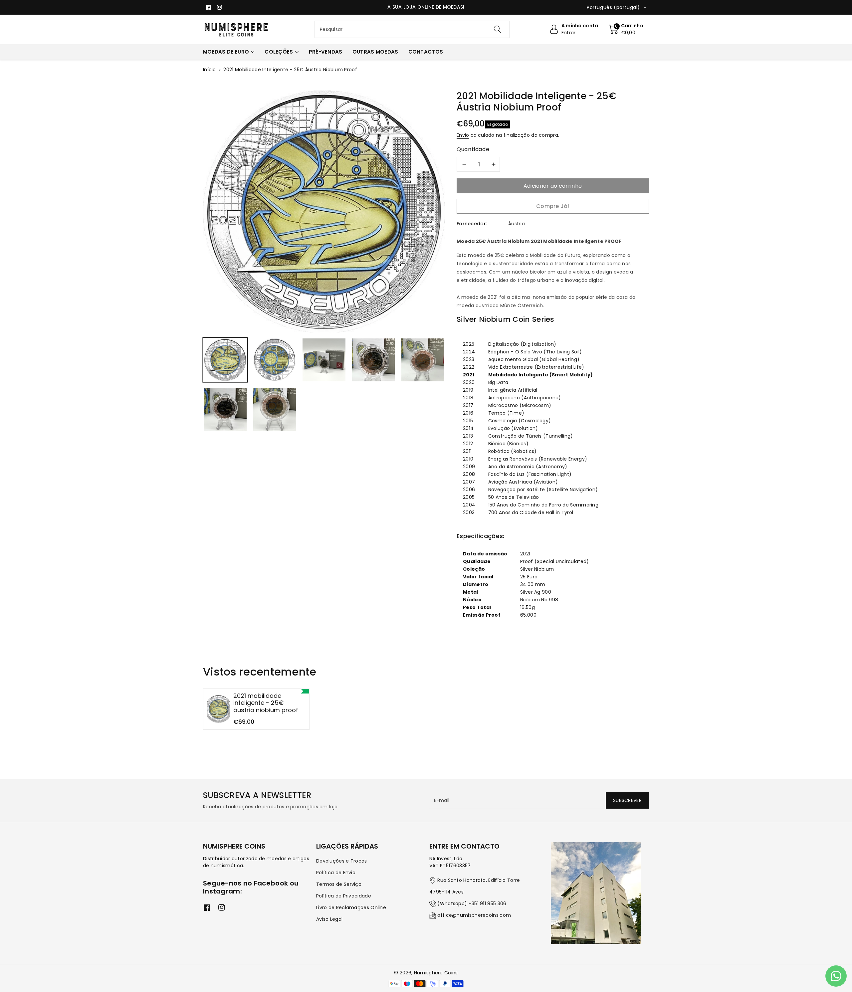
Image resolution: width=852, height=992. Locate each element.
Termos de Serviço (338, 884)
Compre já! (552, 206)
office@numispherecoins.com (474, 915)
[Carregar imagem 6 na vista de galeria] (225, 409)
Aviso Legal (329, 919)
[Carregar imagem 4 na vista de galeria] (373, 360)
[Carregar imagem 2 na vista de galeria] (275, 360)
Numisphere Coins (436, 972)
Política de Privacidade (343, 896)
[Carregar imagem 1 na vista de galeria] (225, 360)
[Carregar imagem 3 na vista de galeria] (324, 360)
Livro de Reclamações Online (351, 907)
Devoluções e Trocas (341, 861)
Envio (463, 135)
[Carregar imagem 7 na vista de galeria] (275, 409)
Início (209, 69)
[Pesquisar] (497, 29)
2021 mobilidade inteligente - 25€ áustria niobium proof (265, 703)
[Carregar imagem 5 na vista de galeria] (423, 360)
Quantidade (473, 149)
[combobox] (412, 29)
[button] (626, 29)
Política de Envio (335, 872)
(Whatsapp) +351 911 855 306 (471, 903)
